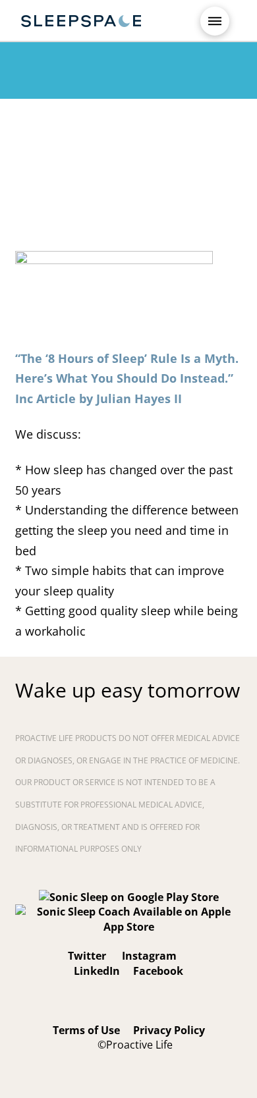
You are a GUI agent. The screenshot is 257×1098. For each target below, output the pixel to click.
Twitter (87, 955)
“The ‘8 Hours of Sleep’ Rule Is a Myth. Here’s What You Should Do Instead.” (127, 378)
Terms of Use (86, 1030)
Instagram (148, 955)
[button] (214, 21)
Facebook (158, 971)
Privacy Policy (169, 1030)
